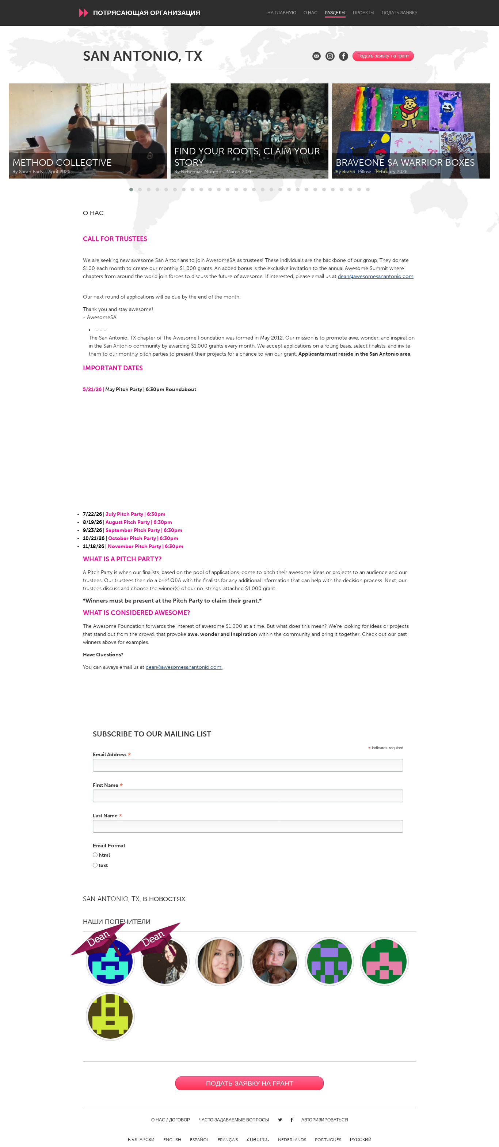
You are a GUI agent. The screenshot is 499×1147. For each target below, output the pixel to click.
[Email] (316, 56)
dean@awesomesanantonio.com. (184, 667)
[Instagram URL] (330, 56)
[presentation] (468, 131)
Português (328, 1139)
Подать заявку (400, 12)
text (103, 865)
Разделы (335, 12)
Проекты (363, 12)
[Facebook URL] (343, 56)
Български (141, 1139)
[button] (131, 189)
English (172, 1139)
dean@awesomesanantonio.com (376, 276)
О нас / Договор (170, 1119)
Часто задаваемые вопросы (234, 1119)
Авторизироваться (324, 1119)
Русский (361, 1139)
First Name (108, 784)
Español (199, 1139)
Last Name (107, 815)
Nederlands (292, 1139)
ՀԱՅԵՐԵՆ (258, 1139)
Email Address (112, 754)
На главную (281, 12)
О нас (310, 12)
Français (228, 1139)
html (104, 855)
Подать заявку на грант (383, 56)
